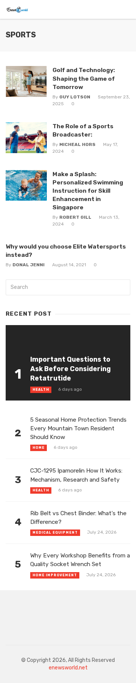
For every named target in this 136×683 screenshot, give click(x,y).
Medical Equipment (55, 532)
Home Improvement (54, 575)
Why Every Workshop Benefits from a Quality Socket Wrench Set (80, 560)
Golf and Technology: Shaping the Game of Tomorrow (84, 78)
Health (40, 389)
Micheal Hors (77, 144)
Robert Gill (75, 217)
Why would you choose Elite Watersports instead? (66, 250)
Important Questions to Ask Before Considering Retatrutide (70, 368)
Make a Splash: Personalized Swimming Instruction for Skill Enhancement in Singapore (88, 190)
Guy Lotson (74, 97)
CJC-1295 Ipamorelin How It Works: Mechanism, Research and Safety (76, 475)
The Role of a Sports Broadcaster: (83, 130)
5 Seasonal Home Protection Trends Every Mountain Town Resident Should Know (78, 428)
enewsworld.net (68, 668)
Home (38, 448)
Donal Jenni (28, 264)
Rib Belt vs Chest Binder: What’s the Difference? (78, 517)
